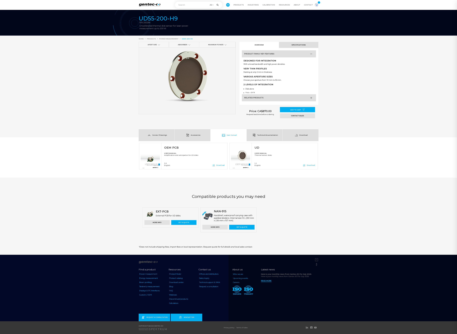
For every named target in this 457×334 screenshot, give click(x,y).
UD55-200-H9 (187, 39)
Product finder (175, 274)
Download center (176, 282)
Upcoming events (240, 278)
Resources (284, 5)
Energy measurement (148, 278)
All (211, 5)
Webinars (173, 295)
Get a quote (183, 222)
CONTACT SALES (297, 116)
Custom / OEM (145, 295)
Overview (259, 45)
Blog (171, 286)
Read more (266, 281)
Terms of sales (242, 328)
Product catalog (176, 278)
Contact (308, 5)
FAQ (171, 291)
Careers (236, 282)
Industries (253, 5)
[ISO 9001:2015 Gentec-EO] (237, 290)
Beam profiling (145, 282)
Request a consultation (208, 286)
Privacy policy (229, 328)
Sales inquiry (204, 278)
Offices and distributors (208, 274)
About (297, 5)
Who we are (238, 274)
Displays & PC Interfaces (149, 291)
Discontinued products (178, 299)
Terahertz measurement (149, 286)
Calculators (173, 303)
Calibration (269, 5)
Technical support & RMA (209, 282)
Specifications (299, 45)
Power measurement (169, 39)
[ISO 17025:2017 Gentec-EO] (248, 290)
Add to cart (295, 110)
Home (141, 39)
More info (157, 222)
